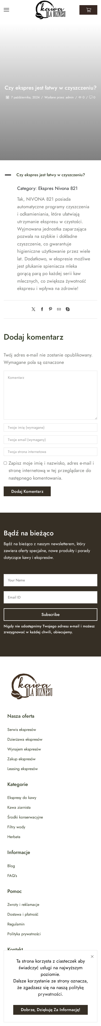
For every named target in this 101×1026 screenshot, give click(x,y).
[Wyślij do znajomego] (59, 309)
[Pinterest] (50, 309)
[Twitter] (35, 309)
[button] (50, 175)
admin (70, 97)
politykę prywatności (61, 990)
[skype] (66, 309)
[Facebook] (42, 309)
